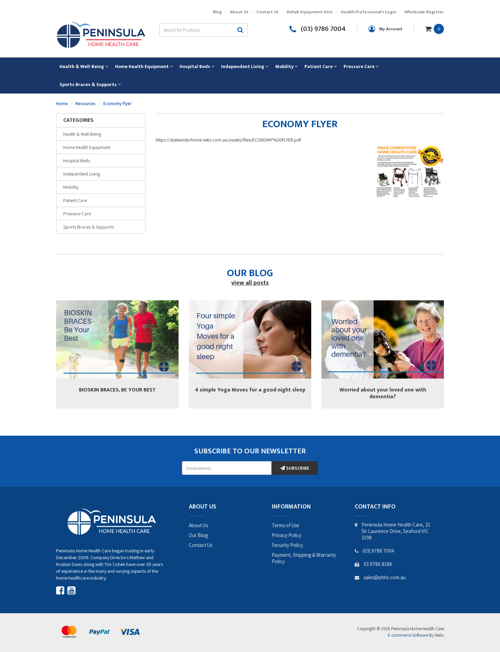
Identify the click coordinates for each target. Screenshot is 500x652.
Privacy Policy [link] (286, 535)
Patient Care (75, 200)
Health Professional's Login (368, 12)
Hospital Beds (76, 160)
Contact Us (267, 12)
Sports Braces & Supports (88, 227)
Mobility (71, 187)
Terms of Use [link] (285, 525)
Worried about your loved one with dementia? (382, 393)
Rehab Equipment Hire (310, 12)
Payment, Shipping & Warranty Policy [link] (304, 558)
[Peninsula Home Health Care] (100, 34)
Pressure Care (77, 214)
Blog (217, 12)
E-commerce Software (408, 635)
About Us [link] (198, 525)
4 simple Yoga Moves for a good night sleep (250, 390)
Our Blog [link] (198, 535)
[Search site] (240, 30)
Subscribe (297, 468)
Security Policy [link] (287, 545)
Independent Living (81, 174)
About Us (239, 12)
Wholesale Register (424, 12)
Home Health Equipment (86, 147)
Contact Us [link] (200, 545)
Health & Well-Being (82, 134)
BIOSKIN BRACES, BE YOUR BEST (117, 390)
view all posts (250, 283)
